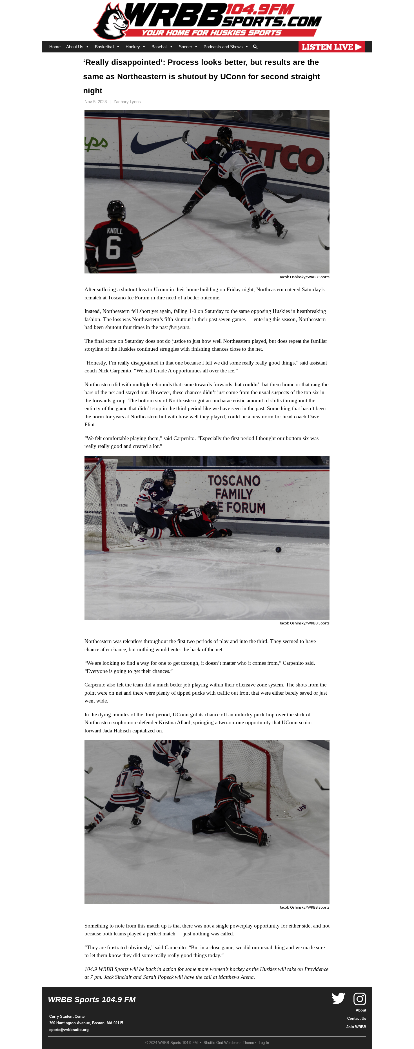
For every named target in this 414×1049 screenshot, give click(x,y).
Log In (264, 1043)
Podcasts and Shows (223, 46)
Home (55, 46)
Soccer (185, 46)
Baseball (159, 46)
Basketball (104, 46)
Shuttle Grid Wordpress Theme (229, 1043)
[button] (255, 45)
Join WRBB (356, 1027)
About (361, 1010)
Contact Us (356, 1018)
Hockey (133, 46)
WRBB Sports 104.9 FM (91, 999)
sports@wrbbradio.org (69, 1030)
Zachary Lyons (127, 101)
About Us (74, 46)
